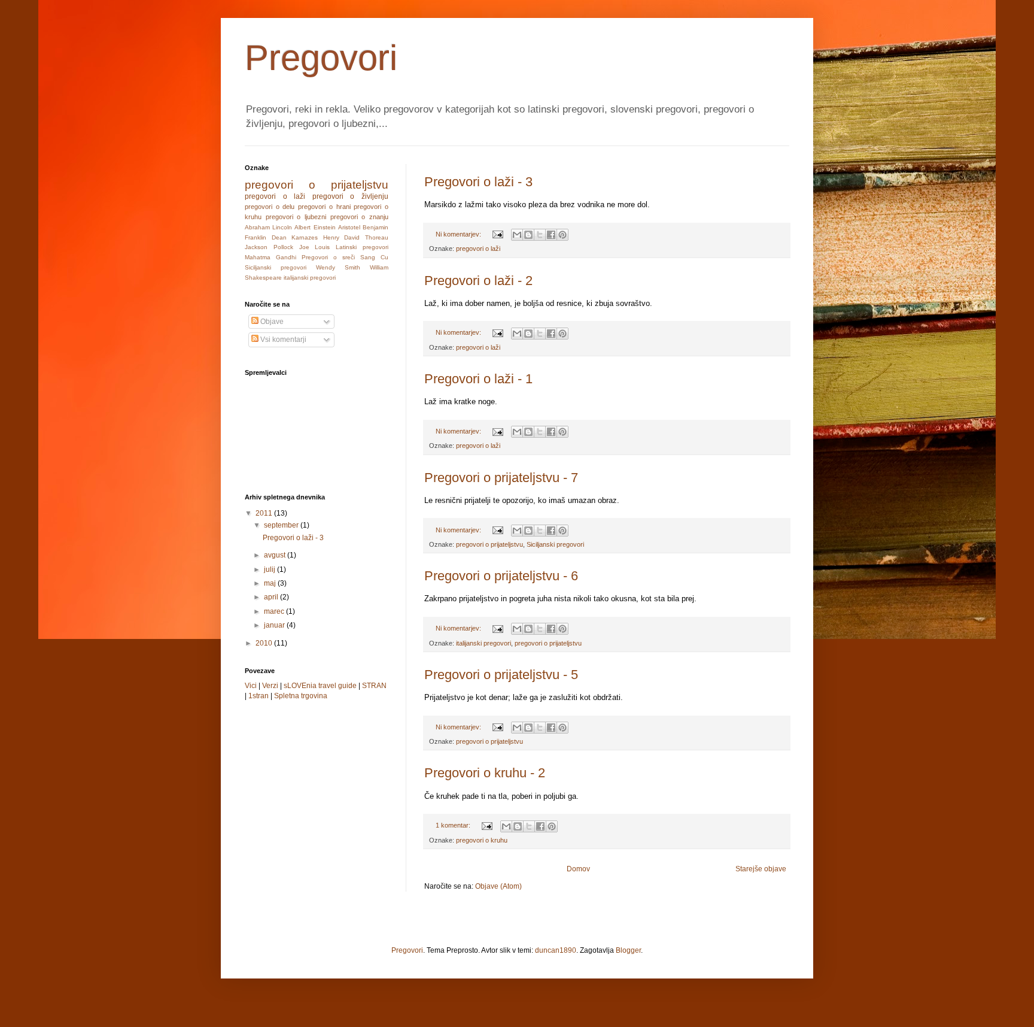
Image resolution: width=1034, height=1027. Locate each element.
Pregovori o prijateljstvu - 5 (501, 674)
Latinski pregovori (362, 247)
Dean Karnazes (295, 237)
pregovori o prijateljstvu (489, 544)
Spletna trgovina (300, 696)
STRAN (374, 685)
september (282, 525)
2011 (265, 513)
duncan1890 (555, 950)
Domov (578, 869)
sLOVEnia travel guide (320, 685)
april (272, 597)
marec (275, 611)
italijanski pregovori (483, 643)
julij (270, 569)
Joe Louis (314, 247)
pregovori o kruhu (481, 840)
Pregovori (407, 950)
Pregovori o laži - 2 (478, 280)
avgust (275, 555)
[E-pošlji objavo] (497, 234)
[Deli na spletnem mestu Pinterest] (562, 235)
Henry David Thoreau (355, 237)
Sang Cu (374, 257)
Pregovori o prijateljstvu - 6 (501, 575)
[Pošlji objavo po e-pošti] (517, 235)
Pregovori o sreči (328, 257)
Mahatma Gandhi (270, 257)
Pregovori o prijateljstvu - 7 (501, 477)
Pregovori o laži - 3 (478, 181)
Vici (251, 685)
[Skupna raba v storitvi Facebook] (551, 235)
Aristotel (349, 227)
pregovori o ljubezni (296, 216)
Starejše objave (760, 869)
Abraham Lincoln (268, 227)
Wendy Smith (338, 267)
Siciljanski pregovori (555, 544)
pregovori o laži (478, 248)
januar (275, 625)
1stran (258, 696)
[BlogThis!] (528, 235)
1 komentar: (454, 825)
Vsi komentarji (282, 339)
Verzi (270, 685)
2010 (265, 643)
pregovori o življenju (350, 196)
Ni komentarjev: (459, 234)
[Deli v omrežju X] (540, 235)
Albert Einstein (314, 227)
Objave (271, 321)
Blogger (628, 950)
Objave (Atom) (498, 886)
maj (271, 583)
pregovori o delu (269, 206)
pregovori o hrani (324, 206)
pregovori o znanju (359, 216)
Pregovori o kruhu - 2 (484, 772)
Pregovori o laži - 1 (478, 378)
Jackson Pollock (269, 247)
